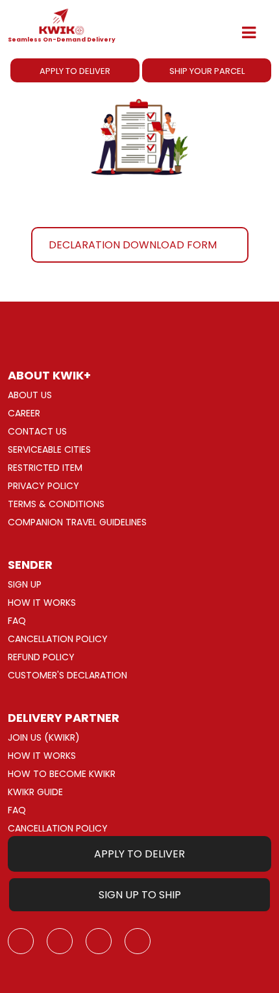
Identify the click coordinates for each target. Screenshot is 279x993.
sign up (25, 584)
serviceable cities (49, 449)
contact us (37, 431)
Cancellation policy (58, 638)
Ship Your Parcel (207, 71)
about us (30, 395)
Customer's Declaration (67, 675)
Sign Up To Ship (140, 894)
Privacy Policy (43, 485)
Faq (17, 620)
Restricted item (45, 467)
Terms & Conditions (56, 503)
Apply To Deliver (139, 853)
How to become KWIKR (61, 773)
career (24, 413)
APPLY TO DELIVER (75, 71)
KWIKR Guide (35, 791)
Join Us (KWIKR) (44, 737)
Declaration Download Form (133, 244)
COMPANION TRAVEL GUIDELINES (77, 522)
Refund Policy (41, 657)
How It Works (42, 602)
